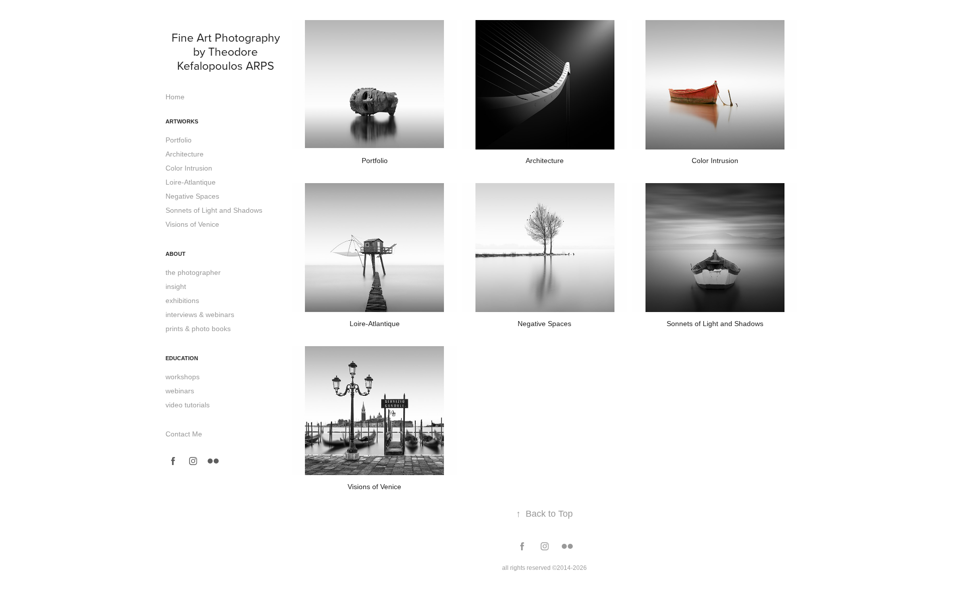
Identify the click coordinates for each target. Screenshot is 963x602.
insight (176, 286)
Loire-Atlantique (191, 182)
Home (175, 97)
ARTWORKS (182, 121)
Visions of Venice (192, 224)
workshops (183, 377)
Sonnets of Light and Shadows (214, 210)
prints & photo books (198, 329)
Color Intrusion (189, 168)
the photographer (193, 272)
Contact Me (184, 434)
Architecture (185, 154)
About (176, 254)
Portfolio (179, 140)
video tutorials (188, 405)
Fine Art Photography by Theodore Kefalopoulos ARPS (227, 51)
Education (182, 358)
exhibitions (182, 300)
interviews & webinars (200, 315)
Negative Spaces (192, 196)
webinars (180, 391)
